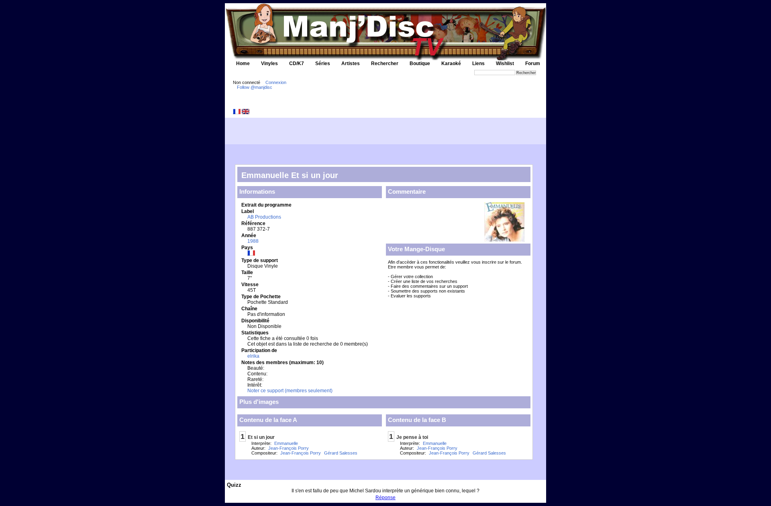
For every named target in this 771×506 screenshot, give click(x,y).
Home (243, 63)
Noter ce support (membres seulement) (289, 390)
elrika (253, 356)
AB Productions (264, 217)
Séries (322, 63)
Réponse (385, 497)
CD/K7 (296, 63)
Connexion (275, 82)
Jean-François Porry (288, 448)
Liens (478, 63)
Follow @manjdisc (254, 87)
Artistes (350, 63)
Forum (532, 63)
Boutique (420, 63)
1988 (253, 241)
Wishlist (505, 63)
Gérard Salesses (340, 453)
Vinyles (269, 63)
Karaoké (451, 63)
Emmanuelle (286, 443)
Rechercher (384, 63)
